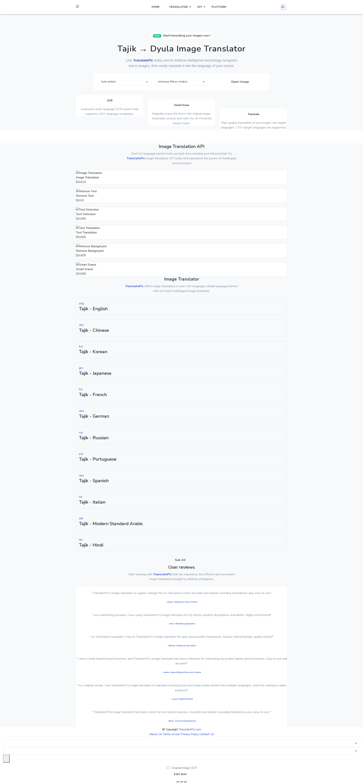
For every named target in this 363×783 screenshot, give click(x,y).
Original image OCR (184, 768)
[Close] (6, 759)
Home (156, 7)
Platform (219, 7)
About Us (155, 734)
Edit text (180, 774)
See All (180, 560)
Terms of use (171, 734)
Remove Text (85, 196)
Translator (178, 7)
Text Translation (86, 232)
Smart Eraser (84, 269)
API (199, 7)
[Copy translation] (185, 781)
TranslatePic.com (190, 729)
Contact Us (206, 734)
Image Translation (87, 177)
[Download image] (177, 781)
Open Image (239, 82)
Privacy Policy (190, 734)
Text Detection (86, 214)
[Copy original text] (181, 781)
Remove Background (89, 251)
